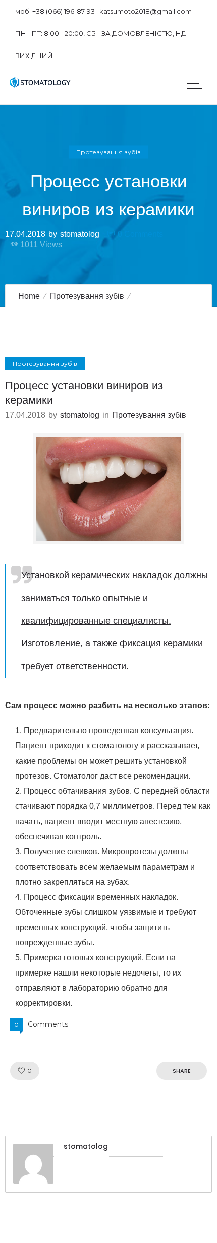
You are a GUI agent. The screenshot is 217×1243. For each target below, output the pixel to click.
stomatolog (79, 233)
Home (29, 296)
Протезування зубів (87, 296)
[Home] (40, 85)
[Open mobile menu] (197, 86)
